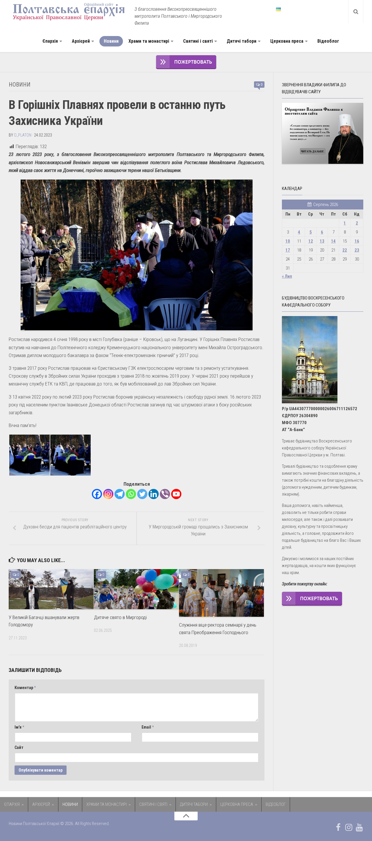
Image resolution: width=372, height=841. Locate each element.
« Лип (287, 276)
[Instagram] (108, 494)
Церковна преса (286, 41)
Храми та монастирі (148, 41)
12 (310, 241)
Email (148, 727)
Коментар (25, 687)
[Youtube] (176, 494)
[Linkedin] (154, 494)
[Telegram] (120, 494)
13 (322, 241)
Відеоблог (328, 41)
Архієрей (81, 41)
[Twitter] (142, 494)
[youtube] (359, 827)
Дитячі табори (241, 41)
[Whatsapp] (131, 494)
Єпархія (50, 41)
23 (357, 250)
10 (287, 241)
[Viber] (165, 494)
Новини (111, 41)
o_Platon (22, 135)
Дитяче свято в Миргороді (120, 617)
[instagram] (349, 827)
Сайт (19, 747)
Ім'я (19, 727)
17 (287, 250)
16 (357, 241)
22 (344, 250)
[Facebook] (97, 494)
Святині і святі (198, 41)
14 (333, 241)
